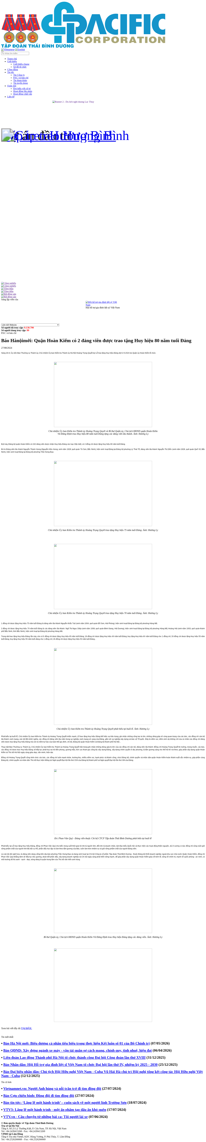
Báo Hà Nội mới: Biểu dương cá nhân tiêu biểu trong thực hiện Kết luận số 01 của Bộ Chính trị (76, 1043)
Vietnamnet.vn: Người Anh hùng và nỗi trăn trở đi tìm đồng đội (52, 1088)
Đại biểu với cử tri (22, 88)
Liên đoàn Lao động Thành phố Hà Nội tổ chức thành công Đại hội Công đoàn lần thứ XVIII (74, 1057)
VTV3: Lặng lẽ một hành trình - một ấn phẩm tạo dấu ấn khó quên (54, 1110)
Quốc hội (11, 86)
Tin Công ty (19, 75)
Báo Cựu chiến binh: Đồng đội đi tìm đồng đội (38, 1096)
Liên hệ (10, 96)
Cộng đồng (12, 69)
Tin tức (10, 72)
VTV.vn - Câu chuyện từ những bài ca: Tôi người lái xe (45, 1117)
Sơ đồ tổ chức (20, 67)
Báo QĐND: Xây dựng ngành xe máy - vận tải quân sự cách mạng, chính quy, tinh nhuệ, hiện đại (77, 1050)
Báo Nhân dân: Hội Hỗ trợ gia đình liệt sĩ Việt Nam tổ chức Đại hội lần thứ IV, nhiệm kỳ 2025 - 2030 (80, 1065)
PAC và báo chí (20, 77)
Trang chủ (12, 58)
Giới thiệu (12, 61)
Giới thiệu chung (21, 64)
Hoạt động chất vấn (22, 94)
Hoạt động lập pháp (22, 91)
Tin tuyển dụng (20, 83)
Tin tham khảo (20, 80)
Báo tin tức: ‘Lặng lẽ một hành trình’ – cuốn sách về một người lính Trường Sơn (65, 1102)
